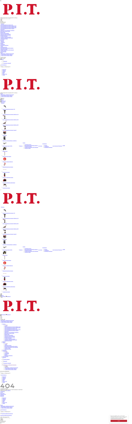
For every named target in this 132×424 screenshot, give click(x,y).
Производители (3, 394)
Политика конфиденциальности (7, 413)
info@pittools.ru (3, 64)
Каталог (6, 325)
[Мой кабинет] (0, 315)
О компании (7, 352)
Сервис (6, 344)
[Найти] (1, 20)
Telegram (4, 71)
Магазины (2, 395)
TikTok (3, 382)
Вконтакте (4, 69)
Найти (2, 419)
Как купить (2, 393)
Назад (7, 343)
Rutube (3, 72)
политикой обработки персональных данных (117, 418)
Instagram (4, 70)
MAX (3, 73)
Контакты (2, 396)
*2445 (2, 52)
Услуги (1, 392)
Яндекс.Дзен (4, 74)
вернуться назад (3, 390)
